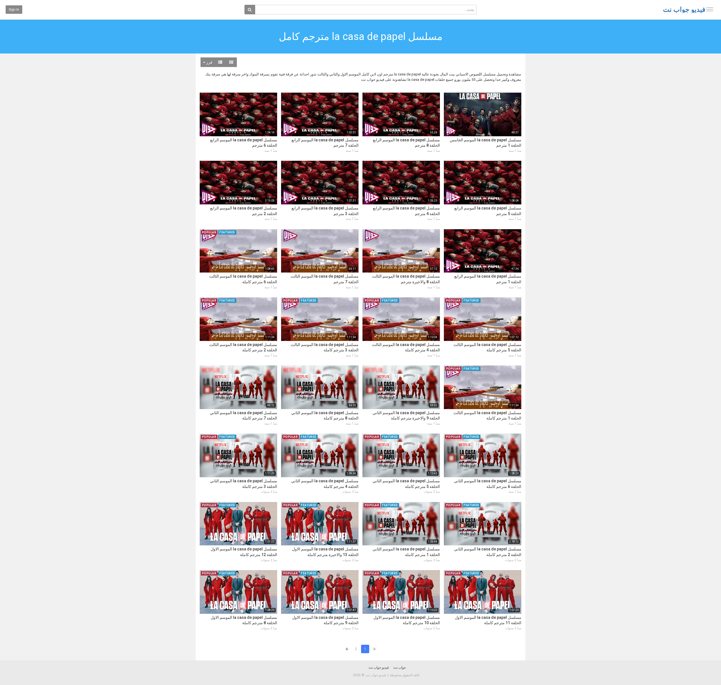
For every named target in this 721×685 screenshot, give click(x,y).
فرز (208, 62)
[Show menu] (709, 9)
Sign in (14, 10)
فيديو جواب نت (684, 10)
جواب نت (399, 668)
